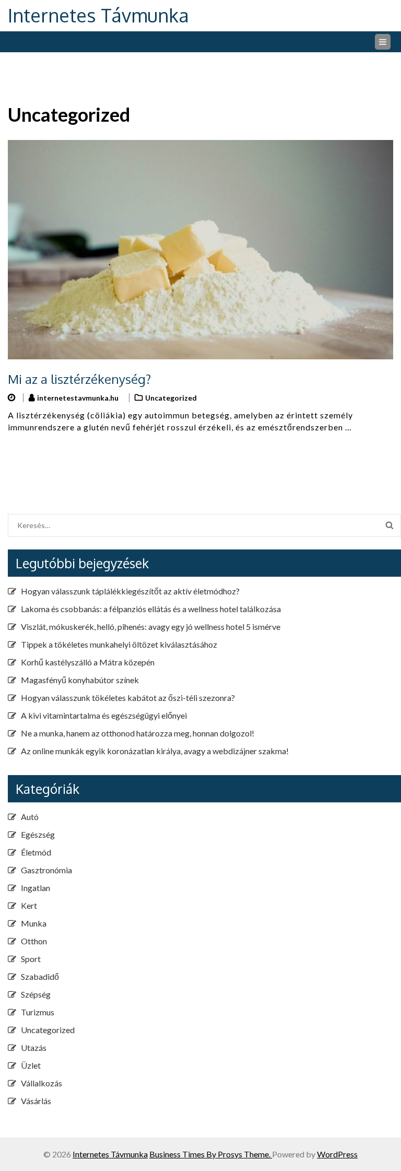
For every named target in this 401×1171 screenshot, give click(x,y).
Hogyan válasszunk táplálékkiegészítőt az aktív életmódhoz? (130, 591)
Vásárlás (36, 1101)
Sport (31, 959)
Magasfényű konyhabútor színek (80, 680)
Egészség (38, 834)
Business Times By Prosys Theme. (210, 1154)
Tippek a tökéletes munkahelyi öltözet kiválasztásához (119, 644)
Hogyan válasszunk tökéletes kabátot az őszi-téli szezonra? (128, 697)
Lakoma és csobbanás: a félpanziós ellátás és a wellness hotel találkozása (151, 609)
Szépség (36, 994)
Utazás (33, 1047)
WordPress (337, 1154)
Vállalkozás (41, 1083)
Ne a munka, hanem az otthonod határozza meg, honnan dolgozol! (137, 733)
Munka (33, 923)
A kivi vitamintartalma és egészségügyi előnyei (104, 715)
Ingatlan (35, 888)
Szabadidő (40, 976)
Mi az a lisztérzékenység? (79, 379)
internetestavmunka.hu (78, 397)
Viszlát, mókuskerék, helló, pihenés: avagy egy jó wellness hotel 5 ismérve (150, 626)
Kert (29, 905)
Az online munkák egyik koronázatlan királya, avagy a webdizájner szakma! (155, 751)
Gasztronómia (46, 870)
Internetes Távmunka (98, 15)
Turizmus (37, 1012)
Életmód (36, 852)
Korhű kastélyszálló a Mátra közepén (88, 662)
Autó (30, 817)
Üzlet (31, 1065)
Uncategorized (171, 397)
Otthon (34, 941)
